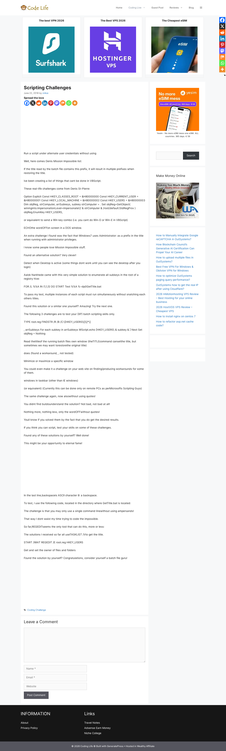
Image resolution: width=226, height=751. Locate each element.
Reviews (174, 7)
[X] (33, 103)
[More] (74, 103)
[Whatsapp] (68, 103)
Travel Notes (92, 722)
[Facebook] (27, 103)
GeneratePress (115, 746)
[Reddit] (39, 103)
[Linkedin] (45, 103)
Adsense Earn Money (97, 727)
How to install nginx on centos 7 (176, 316)
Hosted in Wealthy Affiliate (140, 746)
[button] (201, 7)
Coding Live (135, 7)
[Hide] (225, 75)
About (24, 722)
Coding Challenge (36, 610)
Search (191, 155)
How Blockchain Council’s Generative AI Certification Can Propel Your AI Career (175, 248)
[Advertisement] (84, 128)
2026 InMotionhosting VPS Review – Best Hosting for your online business (177, 298)
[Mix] (62, 103)
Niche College (92, 733)
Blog (191, 7)
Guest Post (157, 7)
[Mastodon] (56, 103)
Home (119, 7)
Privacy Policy (29, 727)
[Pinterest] (51, 103)
